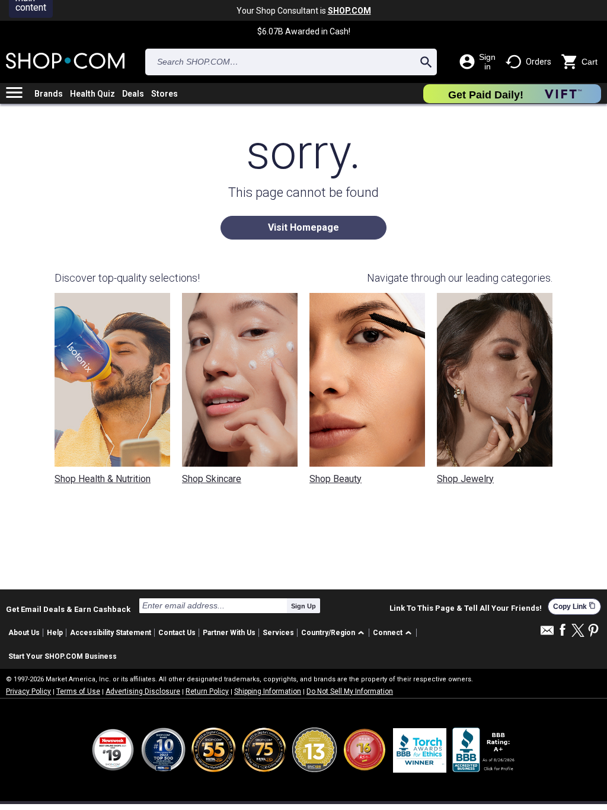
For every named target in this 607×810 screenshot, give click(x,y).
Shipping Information (267, 691)
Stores (164, 93)
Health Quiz (92, 93)
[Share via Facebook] (562, 630)
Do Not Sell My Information (349, 691)
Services (278, 633)
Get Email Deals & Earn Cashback (68, 609)
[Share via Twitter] (577, 631)
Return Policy (207, 691)
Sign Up (303, 606)
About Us (24, 633)
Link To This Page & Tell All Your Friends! (465, 608)
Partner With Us (229, 633)
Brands (48, 93)
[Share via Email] (547, 633)
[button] (334, 633)
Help (55, 633)
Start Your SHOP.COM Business (62, 656)
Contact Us (177, 633)
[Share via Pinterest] (593, 631)
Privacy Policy (28, 691)
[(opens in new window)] (484, 750)
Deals (133, 93)
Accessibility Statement (110, 633)
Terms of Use (78, 691)
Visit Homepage (303, 227)
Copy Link (574, 606)
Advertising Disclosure (143, 691)
